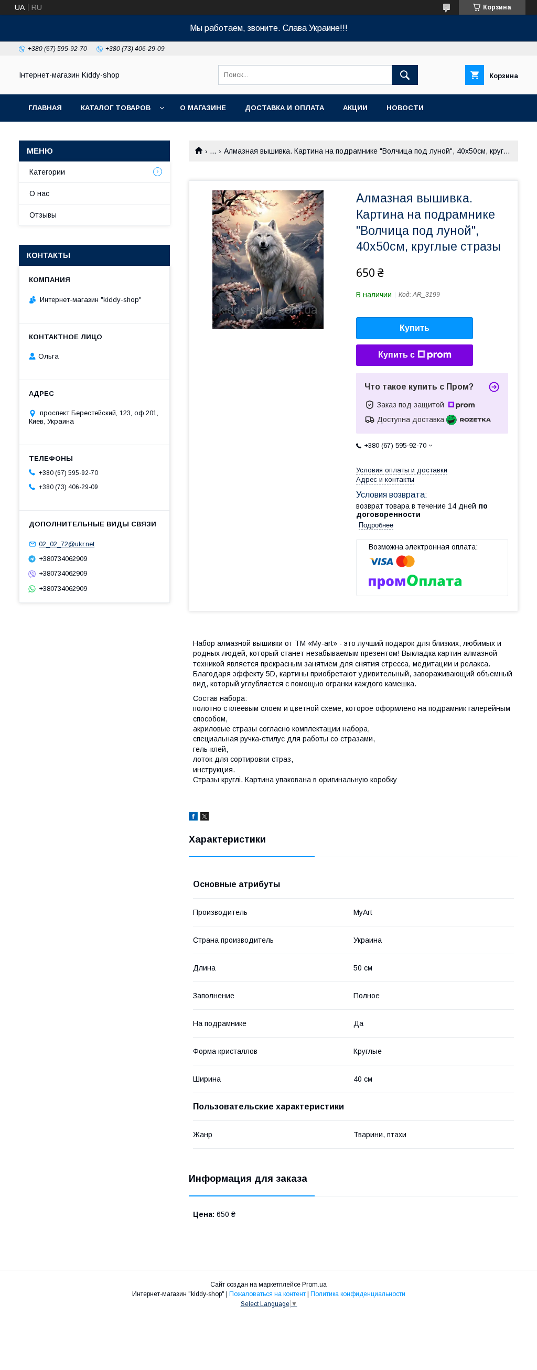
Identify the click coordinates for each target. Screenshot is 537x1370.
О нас (39, 193)
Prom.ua (314, 1284)
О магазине (203, 108)
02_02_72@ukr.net (66, 544)
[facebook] (193, 818)
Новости (405, 108)
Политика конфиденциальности (357, 1294)
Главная (45, 108)
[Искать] (405, 75)
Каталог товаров (116, 108)
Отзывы (43, 215)
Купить (414, 327)
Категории (47, 172)
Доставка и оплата (284, 108)
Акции (355, 108)
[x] (204, 818)
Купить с (396, 354)
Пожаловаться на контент (267, 1294)
